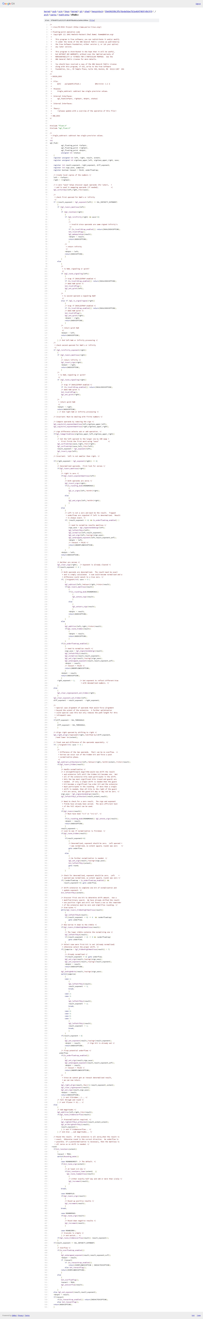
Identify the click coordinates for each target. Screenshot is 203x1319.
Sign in (198, 4)
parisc (53, 14)
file (92, 20)
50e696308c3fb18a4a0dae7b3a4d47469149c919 (128, 11)
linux (66, 11)
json (199, 1315)
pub (54, 11)
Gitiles (14, 1315)
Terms (27, 1315)
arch (46, 14)
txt (193, 1315)
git (81, 11)
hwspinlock (97, 11)
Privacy (20, 1315)
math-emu (64, 14)
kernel (47, 11)
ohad (87, 11)
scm (60, 11)
